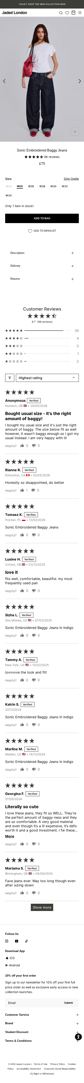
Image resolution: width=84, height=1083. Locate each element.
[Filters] (9, 378)
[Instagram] (6, 941)
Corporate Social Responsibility (60, 1068)
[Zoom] (75, 131)
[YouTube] (16, 941)
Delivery (15, 265)
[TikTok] (26, 941)
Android (14, 965)
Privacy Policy (57, 1064)
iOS (12, 958)
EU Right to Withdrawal (42, 1073)
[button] (34, 157)
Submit (68, 1002)
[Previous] (4, 81)
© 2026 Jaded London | (20, 1064)
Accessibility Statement (29, 1068)
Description (17, 253)
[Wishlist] (67, 13)
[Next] (80, 81)
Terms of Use (40, 1064)
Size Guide (71, 178)
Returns (15, 278)
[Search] (61, 13)
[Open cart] (73, 13)
